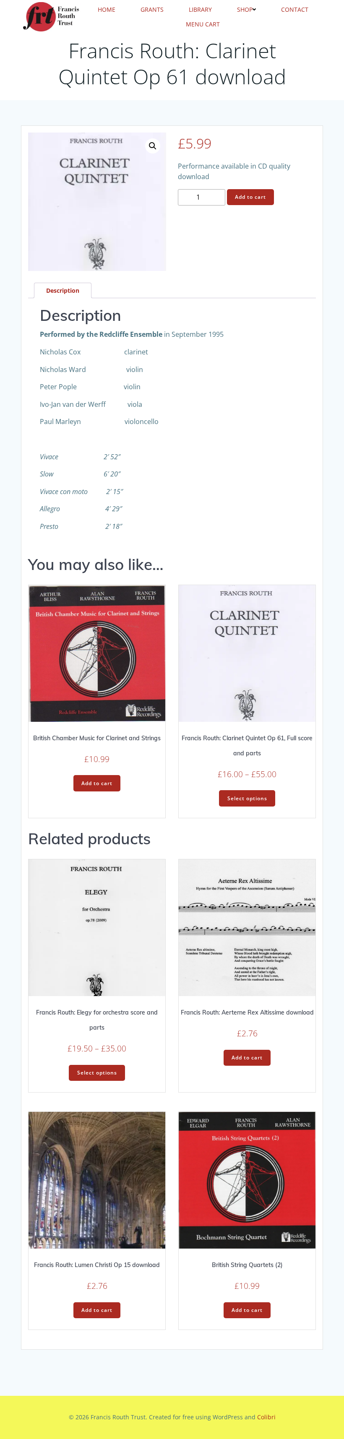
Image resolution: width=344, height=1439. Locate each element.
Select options (247, 798)
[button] (152, 146)
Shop (245, 9)
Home (106, 9)
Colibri (266, 1417)
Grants (152, 9)
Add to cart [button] (96, 783)
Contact (294, 9)
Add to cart (250, 196)
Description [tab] (62, 290)
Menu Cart (203, 24)
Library (200, 9)
